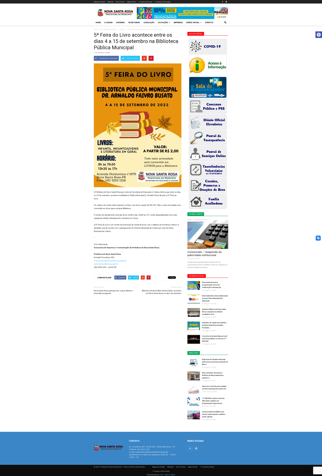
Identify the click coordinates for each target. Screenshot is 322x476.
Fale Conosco (120, 2)
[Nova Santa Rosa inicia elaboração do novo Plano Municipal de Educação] (193, 299)
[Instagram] (226, 1)
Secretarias (134, 22)
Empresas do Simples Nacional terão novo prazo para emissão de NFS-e (215, 361)
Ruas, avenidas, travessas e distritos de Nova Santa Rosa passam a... (212, 375)
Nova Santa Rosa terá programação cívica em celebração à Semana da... (212, 284)
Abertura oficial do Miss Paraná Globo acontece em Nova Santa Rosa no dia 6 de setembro (161, 292)
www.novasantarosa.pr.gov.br (106, 264)
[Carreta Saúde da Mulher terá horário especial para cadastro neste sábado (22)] (193, 415)
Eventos (209, 22)
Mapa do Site (131, 2)
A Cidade (108, 22)
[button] (318, 34)
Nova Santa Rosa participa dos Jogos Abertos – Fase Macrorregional (114, 292)
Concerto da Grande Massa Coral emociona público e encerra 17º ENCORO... (214, 338)
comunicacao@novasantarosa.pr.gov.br (110, 261)
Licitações (163, 22)
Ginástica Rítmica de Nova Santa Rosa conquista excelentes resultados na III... (214, 311)
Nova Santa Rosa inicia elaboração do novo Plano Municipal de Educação (215, 298)
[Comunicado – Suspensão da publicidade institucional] (207, 234)
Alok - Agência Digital (167, 475)
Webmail (110, 2)
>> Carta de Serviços (145, 2)
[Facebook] (222, 1)
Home (98, 22)
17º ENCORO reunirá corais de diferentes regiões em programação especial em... (213, 400)
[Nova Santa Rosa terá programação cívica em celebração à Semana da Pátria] (193, 285)
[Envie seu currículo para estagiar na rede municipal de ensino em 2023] (193, 389)
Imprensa (178, 22)
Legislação (149, 22)
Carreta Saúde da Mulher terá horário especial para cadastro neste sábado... (213, 414)
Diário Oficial (192, 22)
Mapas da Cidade (99, 2)
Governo (120, 22)
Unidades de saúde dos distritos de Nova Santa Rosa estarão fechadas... (214, 325)
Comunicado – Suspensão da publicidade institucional (204, 253)
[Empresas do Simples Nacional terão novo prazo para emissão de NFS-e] (193, 362)
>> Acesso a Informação (162, 2)
